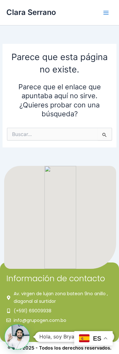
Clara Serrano (31, 12)
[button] (17, 337)
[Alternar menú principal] (106, 12)
